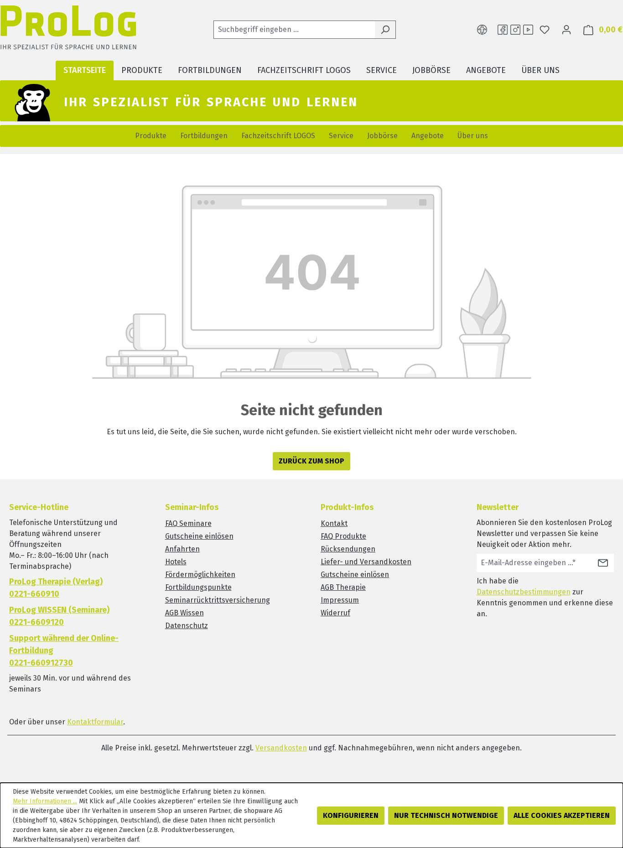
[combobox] (294, 30)
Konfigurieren (351, 815)
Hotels (176, 561)
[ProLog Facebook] (502, 30)
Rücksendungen (348, 549)
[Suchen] (385, 30)
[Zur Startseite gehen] (68, 30)
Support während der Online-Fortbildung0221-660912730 (64, 650)
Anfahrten (182, 549)
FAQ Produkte (343, 536)
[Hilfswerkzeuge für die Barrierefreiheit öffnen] (482, 30)
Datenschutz (186, 625)
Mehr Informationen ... (45, 801)
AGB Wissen (184, 613)
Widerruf (335, 613)
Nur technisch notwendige (446, 815)
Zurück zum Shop (311, 461)
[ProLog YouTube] (528, 30)
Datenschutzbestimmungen (524, 592)
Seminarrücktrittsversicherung (217, 600)
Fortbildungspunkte (198, 587)
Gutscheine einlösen (199, 536)
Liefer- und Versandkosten (366, 561)
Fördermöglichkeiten (200, 574)
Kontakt (334, 523)
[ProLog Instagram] (515, 30)
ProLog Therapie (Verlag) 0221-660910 (56, 588)
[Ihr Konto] (566, 30)
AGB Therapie (343, 587)
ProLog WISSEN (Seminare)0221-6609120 (59, 616)
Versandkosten (281, 748)
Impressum (340, 600)
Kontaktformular (95, 722)
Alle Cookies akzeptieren (562, 815)
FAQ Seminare (188, 523)
